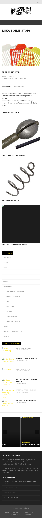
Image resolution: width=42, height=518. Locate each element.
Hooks (5, 262)
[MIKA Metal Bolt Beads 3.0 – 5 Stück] (21, 224)
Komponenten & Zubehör (17, 79)
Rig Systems (7, 287)
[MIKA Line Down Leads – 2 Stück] (21, 135)
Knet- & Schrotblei (13, 321)
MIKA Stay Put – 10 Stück (10, 200)
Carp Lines (7, 272)
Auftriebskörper (12, 316)
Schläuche (10, 306)
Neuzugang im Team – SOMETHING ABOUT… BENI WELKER (19, 482)
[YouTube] (22, 2)
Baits (5, 267)
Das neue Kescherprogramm (26, 400)
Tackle (5, 326)
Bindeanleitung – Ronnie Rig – (27, 358)
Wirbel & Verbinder (13, 296)
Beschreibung (6, 86)
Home (3, 27)
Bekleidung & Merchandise (12, 331)
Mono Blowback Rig (23, 348)
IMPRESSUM (27, 514)
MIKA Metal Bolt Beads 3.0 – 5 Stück (14, 245)
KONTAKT (16, 512)
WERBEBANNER (28, 512)
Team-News (8, 442)
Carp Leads (7, 257)
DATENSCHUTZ (15, 514)
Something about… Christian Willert (17, 445)
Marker (9, 311)
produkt (11, 27)
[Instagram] (26, 2)
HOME (7, 512)
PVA (8, 301)
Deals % (6, 336)
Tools (5, 282)
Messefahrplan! (9, 493)
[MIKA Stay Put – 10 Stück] (21, 179)
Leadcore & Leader (10, 277)
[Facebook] (18, 2)
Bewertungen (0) (19, 86)
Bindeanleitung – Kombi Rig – (26, 390)
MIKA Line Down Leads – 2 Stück (13, 156)
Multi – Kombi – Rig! (23, 369)
